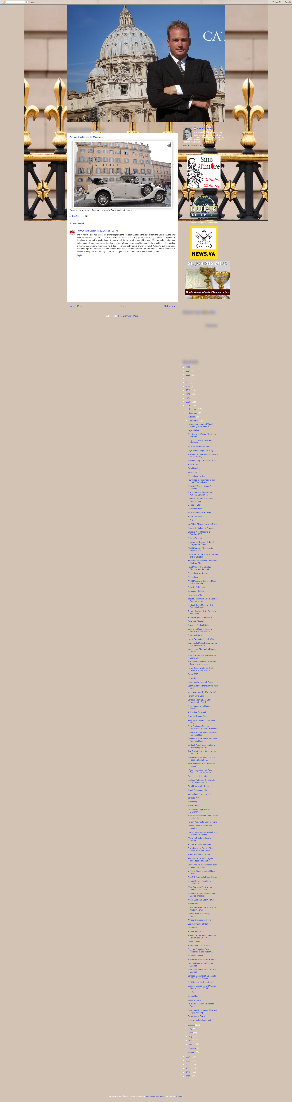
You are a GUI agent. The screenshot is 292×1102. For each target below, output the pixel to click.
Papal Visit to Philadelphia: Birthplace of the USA (199, 568)
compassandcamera (154, 1096)
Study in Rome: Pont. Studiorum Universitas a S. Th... (202, 936)
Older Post (169, 306)
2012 (188, 1064)
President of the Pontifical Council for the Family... (203, 455)
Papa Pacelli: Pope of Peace (200, 682)
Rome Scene (193, 678)
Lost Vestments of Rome (199, 924)
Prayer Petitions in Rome (199, 854)
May (190, 1036)
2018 (188, 394)
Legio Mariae (193, 430)
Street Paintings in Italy (198, 790)
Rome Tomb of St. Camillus (200, 945)
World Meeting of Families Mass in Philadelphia (202, 582)
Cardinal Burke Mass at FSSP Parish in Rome (201, 606)
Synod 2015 (193, 674)
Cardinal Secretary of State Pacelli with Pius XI (200, 701)
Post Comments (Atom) (128, 316)
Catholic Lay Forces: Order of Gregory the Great (201, 543)
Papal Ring (192, 802)
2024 (188, 371)
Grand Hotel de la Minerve (199, 776)
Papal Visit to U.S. (196, 516)
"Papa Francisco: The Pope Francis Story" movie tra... (200, 771)
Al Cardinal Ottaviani (197, 712)
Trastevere (192, 928)
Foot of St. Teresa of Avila (199, 844)
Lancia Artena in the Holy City (201, 639)
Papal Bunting (194, 468)
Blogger (179, 1096)
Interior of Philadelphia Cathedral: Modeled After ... (202, 562)
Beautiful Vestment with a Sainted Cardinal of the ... (202, 600)
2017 (188, 398)
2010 (188, 1072)
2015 (188, 406)
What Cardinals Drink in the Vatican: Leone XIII (200, 888)
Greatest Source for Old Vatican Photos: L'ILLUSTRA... (202, 987)
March (191, 1044)
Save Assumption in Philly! (199, 513)
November (193, 413)
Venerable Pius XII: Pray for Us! (202, 692)
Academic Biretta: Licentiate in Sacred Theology (201, 894)
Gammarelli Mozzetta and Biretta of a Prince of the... (202, 644)
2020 (188, 386)
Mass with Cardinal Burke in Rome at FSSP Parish (200, 630)
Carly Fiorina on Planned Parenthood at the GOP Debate (202, 727)
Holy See (192, 992)
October (192, 417)
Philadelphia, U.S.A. (196, 476)
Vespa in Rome (194, 1000)
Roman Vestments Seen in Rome (202, 822)
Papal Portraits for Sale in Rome (202, 959)
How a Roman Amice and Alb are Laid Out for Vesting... (202, 833)
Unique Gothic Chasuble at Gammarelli (199, 882)
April (190, 1040)
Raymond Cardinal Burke (199, 625)
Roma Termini (194, 942)
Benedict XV (193, 798)
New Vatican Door (195, 955)
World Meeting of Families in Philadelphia (200, 549)
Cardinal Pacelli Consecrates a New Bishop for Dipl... (201, 746)
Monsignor (192, 472)
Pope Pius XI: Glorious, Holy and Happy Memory (202, 1011)
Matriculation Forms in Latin (200, 794)
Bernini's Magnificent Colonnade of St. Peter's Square (202, 977)
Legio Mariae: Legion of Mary (200, 450)
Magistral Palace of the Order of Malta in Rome (202, 908)
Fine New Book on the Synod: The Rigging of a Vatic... (201, 859)
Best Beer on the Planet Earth (201, 982)
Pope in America (195, 464)
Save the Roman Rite (197, 716)
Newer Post (76, 306)
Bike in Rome (194, 996)
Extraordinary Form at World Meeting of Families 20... (200, 425)
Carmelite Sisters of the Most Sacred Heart (201, 500)
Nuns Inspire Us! (195, 595)
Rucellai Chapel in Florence (200, 617)
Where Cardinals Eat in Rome (201, 900)
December (193, 409)
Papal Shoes (193, 805)
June (190, 1033)
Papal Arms (193, 903)
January (192, 1052)
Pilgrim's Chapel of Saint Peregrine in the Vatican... (200, 950)
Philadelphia (193, 577)
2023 (188, 375)
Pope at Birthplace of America (201, 528)
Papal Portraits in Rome (198, 786)
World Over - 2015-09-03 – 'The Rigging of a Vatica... (201, 758)
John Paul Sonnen (205, 128)
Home (123, 306)
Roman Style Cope (196, 696)
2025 (188, 367)
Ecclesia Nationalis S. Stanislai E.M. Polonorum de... (201, 781)
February (192, 1048)
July (190, 1029)
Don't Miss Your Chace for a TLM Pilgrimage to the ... (202, 866)
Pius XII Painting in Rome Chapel (202, 877)
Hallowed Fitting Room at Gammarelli (199, 810)
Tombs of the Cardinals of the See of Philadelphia (203, 555)
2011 (188, 1068)
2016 (188, 402)
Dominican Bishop (196, 591)
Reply (79, 255)
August (191, 1025)
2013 (188, 1061)
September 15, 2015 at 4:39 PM (104, 231)
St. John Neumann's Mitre (199, 447)
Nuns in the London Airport (199, 1020)
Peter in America (195, 538)
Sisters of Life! (194, 505)
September (193, 421)
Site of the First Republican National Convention (200, 493)
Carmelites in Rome (196, 1016)
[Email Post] (86, 216)
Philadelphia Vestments (198, 573)
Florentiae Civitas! (196, 621)
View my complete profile (194, 145)
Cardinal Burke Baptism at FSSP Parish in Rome (202, 733)
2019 (188, 390)
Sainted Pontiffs (195, 931)
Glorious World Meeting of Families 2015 (199, 533)
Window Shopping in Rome (199, 920)
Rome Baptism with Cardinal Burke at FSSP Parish (200, 669)
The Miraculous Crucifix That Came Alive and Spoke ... (200, 849)
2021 (188, 382)
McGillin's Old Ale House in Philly (202, 524)
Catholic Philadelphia (197, 587)
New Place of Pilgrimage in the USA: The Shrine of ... (201, 481)
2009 (188, 1076)
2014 (188, 1057)
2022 (188, 379)
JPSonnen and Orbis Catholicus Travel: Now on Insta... (202, 663)
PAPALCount (83, 231)
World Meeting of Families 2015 (202, 460)
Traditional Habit (195, 509)
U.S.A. (191, 520)
